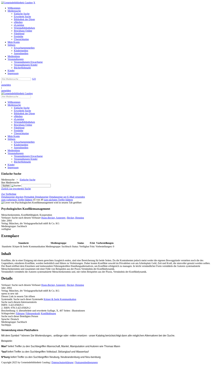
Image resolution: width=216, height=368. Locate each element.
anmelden (6, 85)
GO (34, 79)
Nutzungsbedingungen (86, 362)
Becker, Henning (75, 217)
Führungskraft (33, 313)
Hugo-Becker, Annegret (53, 217)
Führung (20, 313)
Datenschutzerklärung (62, 362)
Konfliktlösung (48, 313)
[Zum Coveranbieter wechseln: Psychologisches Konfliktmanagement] (27, 202)
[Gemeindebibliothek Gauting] (17, 2)
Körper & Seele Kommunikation (60, 299)
